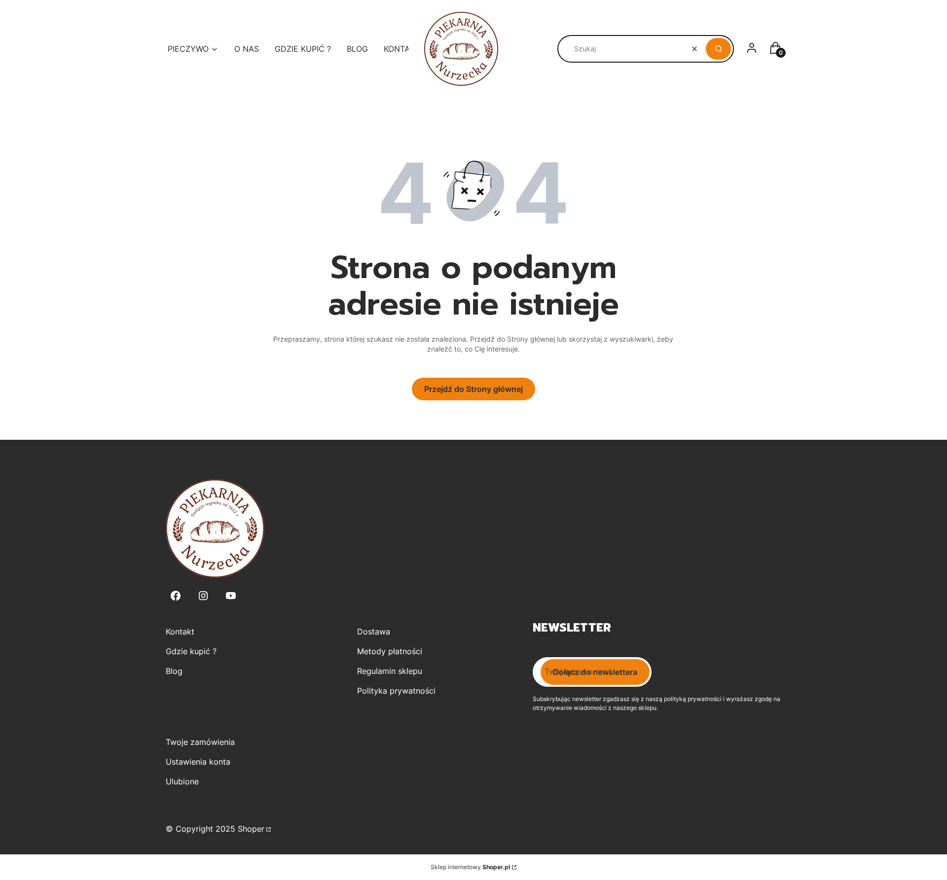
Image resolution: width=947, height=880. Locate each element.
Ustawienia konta (198, 762)
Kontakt (180, 631)
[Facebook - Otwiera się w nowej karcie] (175, 596)
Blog (174, 671)
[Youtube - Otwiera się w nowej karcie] (231, 596)
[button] (718, 49)
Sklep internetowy (470, 867)
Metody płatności (389, 651)
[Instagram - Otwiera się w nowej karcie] (203, 596)
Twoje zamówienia (200, 742)
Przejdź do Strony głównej (473, 389)
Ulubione (182, 781)
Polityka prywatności (396, 691)
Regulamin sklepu (389, 671)
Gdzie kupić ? (191, 651)
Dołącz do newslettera (595, 672)
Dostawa (373, 631)
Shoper (251, 829)
